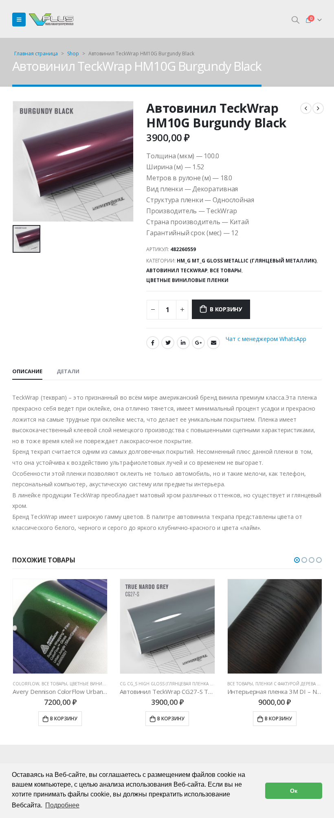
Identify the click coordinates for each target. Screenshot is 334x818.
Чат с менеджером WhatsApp (266, 339)
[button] (297, 560)
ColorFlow (26, 684)
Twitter (167, 342)
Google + (198, 342)
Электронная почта (213, 342)
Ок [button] (293, 790)
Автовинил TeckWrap (176, 270)
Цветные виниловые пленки (187, 280)
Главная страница (36, 53)
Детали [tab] (68, 371)
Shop (73, 53)
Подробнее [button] (62, 805)
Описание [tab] (27, 371)
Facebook (152, 342)
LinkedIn (183, 342)
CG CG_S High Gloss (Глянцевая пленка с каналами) (179, 684)
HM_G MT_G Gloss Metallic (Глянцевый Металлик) (246, 260)
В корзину (226, 309)
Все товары (226, 270)
